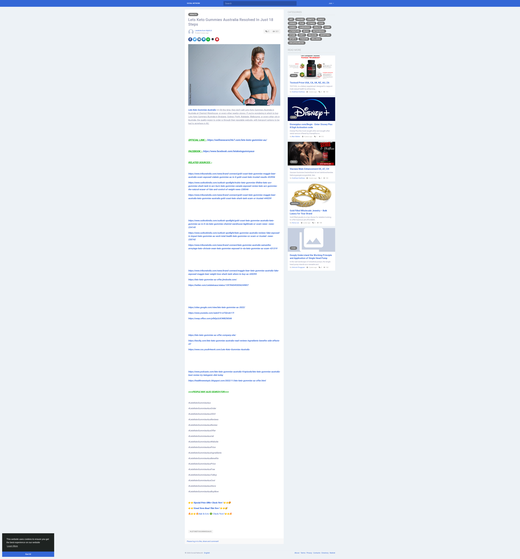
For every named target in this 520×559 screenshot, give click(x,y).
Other (292, 35)
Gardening (305, 27)
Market (332, 553)
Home (327, 27)
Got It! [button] (28, 554)
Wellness (316, 39)
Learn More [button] (12, 546)
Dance (321, 19)
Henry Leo (295, 223)
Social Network (193, 3)
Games (292, 27)
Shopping (325, 35)
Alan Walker (296, 136)
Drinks (292, 23)
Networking (318, 31)
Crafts (310, 19)
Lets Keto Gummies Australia (202, 110)
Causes (300, 19)
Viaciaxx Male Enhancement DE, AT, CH (309, 169)
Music (306, 31)
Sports (292, 39)
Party (302, 35)
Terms (303, 553)
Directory (325, 553)
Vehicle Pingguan (298, 267)
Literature (294, 31)
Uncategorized (296, 43)
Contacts (317, 553)
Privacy (309, 553)
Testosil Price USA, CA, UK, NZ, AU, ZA (309, 82)
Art (291, 19)
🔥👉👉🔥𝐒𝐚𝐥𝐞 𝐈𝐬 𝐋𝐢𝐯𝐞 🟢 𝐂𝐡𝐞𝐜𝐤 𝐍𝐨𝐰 (210, 514)
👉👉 (209, 502)
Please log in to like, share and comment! (203, 541)
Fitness (311, 23)
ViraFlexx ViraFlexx (298, 92)
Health (193, 14)
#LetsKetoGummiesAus (200, 531)
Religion (312, 35)
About (297, 553)
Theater (304, 39)
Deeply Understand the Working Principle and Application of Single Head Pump (311, 256)
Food (321, 23)
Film (302, 23)
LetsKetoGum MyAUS (203, 31)
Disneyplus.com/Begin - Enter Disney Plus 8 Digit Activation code (311, 126)
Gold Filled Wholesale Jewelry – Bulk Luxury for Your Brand (308, 212)
